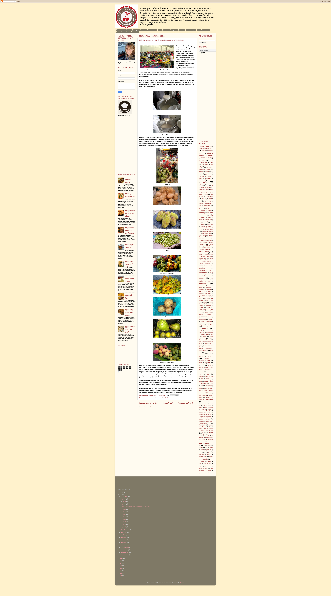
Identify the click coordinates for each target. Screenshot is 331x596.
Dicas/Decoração (205, 30)
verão (202, 461)
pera (205, 388)
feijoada (209, 295)
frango (201, 307)
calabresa (201, 189)
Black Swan (208, 178)
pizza (200, 393)
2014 (121, 563)
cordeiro (203, 224)
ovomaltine (201, 373)
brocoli (209, 184)
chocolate (207, 205)
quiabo (203, 405)
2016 (121, 568)
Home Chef (210, 319)
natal (202, 366)
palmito (201, 376)
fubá (202, 312)
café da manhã (206, 187)
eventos (209, 289)
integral (201, 325)
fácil (201, 291)
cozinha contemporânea (206, 240)
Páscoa (206, 381)
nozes (206, 367)
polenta (210, 395)
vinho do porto (207, 463)
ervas (209, 285)
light (212, 334)
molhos (207, 362)
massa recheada (208, 352)
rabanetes (211, 407)
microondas (201, 360)
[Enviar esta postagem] (168, 395)
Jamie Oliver (209, 325)
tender (200, 452)
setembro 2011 (125, 547)
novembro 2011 (125, 552)
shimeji (202, 441)
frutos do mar (210, 311)
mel (210, 354)
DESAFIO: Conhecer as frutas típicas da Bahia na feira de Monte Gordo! (161, 40)
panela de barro (209, 376)
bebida (207, 171)
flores (210, 302)
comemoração (210, 212)
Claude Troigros (209, 208)
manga (200, 345)
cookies (211, 222)
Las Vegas (208, 330)
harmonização (202, 319)
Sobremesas (181, 30)
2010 (121, 492)
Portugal (208, 397)
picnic (200, 390)
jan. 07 (124, 501)
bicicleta (201, 174)
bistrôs (200, 178)
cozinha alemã (208, 229)
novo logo (201, 367)
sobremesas (204, 443)
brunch (201, 185)
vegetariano (204, 459)
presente (205, 402)
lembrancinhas (205, 334)
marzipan (206, 346)
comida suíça (209, 219)
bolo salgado (210, 180)
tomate (210, 452)
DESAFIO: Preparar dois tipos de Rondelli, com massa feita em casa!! (130, 329)
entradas (202, 284)
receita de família (204, 411)
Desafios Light (135, 32)
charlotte (201, 203)
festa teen (206, 298)
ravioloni (209, 409)
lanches (205, 329)
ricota (210, 426)
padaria (200, 374)
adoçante (204, 150)
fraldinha (201, 305)
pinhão (202, 392)
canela (200, 194)
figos (207, 300)
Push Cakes (204, 403)
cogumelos (202, 212)
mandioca (208, 343)
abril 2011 (123, 535)
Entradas (129, 30)
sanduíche (207, 435)
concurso (201, 221)
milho (200, 362)
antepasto (211, 160)
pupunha (211, 402)
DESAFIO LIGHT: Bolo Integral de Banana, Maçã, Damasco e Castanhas (129, 312)
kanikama (211, 326)
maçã (204, 341)
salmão (210, 434)
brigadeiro (201, 184)
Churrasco (201, 208)
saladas (211, 432)
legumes (201, 332)
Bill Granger (208, 174)
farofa (209, 291)
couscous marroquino (206, 226)
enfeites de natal (204, 281)
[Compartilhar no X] (174, 395)
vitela (209, 470)
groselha (211, 316)
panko (202, 378)
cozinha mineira (203, 253)
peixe (200, 388)
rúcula (202, 432)
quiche (209, 405)
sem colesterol (208, 437)
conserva (206, 222)
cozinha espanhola (203, 242)
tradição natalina (203, 456)
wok (206, 472)
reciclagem (201, 421)
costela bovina (210, 224)
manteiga (207, 345)
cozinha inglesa (206, 247)
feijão (200, 293)
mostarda (211, 364)
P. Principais (144, 30)
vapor (207, 458)
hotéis (202, 321)
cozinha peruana (209, 254)
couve (200, 228)
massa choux (209, 348)
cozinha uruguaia (209, 260)
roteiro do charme (209, 430)
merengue (207, 358)
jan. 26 (124, 524)
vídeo (200, 463)
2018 (121, 573)
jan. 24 (124, 521)
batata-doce (202, 169)
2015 (121, 565)
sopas (209, 445)
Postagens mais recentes (148, 403)
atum (205, 166)
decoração (202, 269)
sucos (206, 447)
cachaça (207, 185)
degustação (202, 270)
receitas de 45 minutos (205, 416)
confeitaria (209, 221)
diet (200, 276)
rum (206, 432)
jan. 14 (124, 514)
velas (212, 459)
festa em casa (203, 297)
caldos (211, 189)
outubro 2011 (124, 550)
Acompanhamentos (152, 30)
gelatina (201, 314)
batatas (209, 169)
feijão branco (208, 293)
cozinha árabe (206, 233)
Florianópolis (202, 303)
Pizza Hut (208, 393)
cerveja (205, 200)
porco (200, 397)
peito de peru (207, 386)
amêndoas (210, 157)
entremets (201, 286)
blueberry (201, 180)
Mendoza (201, 356)
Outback (209, 371)
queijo (211, 404)
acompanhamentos (205, 148)
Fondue (209, 303)
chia (200, 205)
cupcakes (201, 265)
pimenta (205, 390)
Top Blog (201, 454)
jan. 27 (124, 527)
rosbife (202, 430)
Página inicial (167, 403)
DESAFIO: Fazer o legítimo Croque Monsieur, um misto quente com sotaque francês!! (129, 230)
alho (211, 152)
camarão (211, 191)
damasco (210, 267)
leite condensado (209, 332)
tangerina (201, 451)
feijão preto (202, 295)
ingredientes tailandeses (205, 323)
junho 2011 (124, 540)
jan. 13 (124, 511)
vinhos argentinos (203, 465)
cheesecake (208, 203)
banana (208, 167)
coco (209, 210)
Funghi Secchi (208, 312)
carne (205, 194)
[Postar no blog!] (173, 395)
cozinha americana (207, 231)
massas (201, 354)
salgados (204, 434)
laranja (200, 330)
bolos (205, 182)
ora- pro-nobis (208, 369)
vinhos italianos (203, 468)
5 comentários (161, 395)
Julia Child (204, 326)
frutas (160, 398)
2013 (121, 560)
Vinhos (198, 30)
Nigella (210, 366)
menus (210, 356)
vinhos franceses (208, 466)
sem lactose (210, 439)
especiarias (208, 287)
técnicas (208, 451)
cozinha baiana (150, 398)
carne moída (209, 196)
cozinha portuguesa (206, 256)
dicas (156, 398)
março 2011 (124, 532)
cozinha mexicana (204, 251)
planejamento (203, 395)
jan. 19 (124, 516)
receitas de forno (204, 418)
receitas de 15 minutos (205, 414)
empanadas (209, 280)
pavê (200, 386)
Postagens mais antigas (186, 403)
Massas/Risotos (136, 30)
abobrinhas (209, 146)
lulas (200, 341)
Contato (128, 32)
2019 (121, 575)
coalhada (203, 210)
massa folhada (203, 350)
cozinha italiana (204, 249)
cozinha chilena (210, 238)
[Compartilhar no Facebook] (176, 395)
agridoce (210, 150)
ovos (209, 373)
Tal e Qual (209, 449)
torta (208, 454)
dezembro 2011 (125, 555)
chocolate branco (204, 207)
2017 (121, 570)
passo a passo (204, 383)
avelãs (210, 166)
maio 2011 (124, 537)
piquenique (209, 392)
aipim (200, 152)
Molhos (160, 30)
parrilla (200, 381)
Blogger (182, 582)
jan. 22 (124, 519)
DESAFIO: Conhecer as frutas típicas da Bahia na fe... (136, 506)
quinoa (200, 407)
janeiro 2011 (124, 497)
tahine (202, 449)
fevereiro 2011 (125, 530)
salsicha (200, 435)
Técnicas (119, 32)
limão (204, 336)
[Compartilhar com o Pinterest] (178, 395)
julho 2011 (124, 542)
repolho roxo (209, 421)
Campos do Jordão (206, 192)
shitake (209, 441)
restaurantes (203, 423)
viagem (208, 461)
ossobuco (201, 371)
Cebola (210, 198)
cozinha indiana (208, 246)
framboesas (208, 305)
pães (208, 374)
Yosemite (211, 472)
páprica (207, 378)
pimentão (211, 390)
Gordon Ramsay (203, 316)
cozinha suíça (202, 258)
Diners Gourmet (207, 275)
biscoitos (201, 176)
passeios (211, 381)
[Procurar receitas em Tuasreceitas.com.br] (124, 372)
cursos (204, 267)
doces (201, 278)
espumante (201, 289)
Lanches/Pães (166, 30)
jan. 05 (124, 499)
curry (207, 265)
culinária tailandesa (204, 263)
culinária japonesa (206, 261)
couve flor (205, 228)
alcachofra (206, 152)
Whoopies (201, 472)
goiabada (209, 314)
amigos (205, 159)
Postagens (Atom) (148, 407)
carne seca (204, 198)
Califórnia (203, 191)
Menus (124, 30)
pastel (212, 383)
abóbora (201, 146)
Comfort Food (206, 214)
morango (202, 364)
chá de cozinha (207, 201)
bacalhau (201, 167)
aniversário (202, 160)
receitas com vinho (204, 412)
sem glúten (202, 439)
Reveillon (202, 425)
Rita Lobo (206, 428)
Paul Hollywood (208, 385)
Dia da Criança (203, 272)
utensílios (201, 458)
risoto (200, 428)
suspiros (211, 447)
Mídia (124, 32)
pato (202, 385)
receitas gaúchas (204, 419)
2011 (121, 494)
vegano (211, 458)
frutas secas (202, 309)
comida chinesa (203, 215)
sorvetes (201, 447)
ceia (200, 200)
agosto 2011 (124, 545)
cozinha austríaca (203, 235)
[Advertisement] (124, 145)
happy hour (206, 317)
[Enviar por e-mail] (171, 395)
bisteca (209, 176)
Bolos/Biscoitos (174, 30)
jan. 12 (124, 509)
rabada (205, 407)
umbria (210, 456)
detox (210, 270)
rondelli (211, 428)
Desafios (119, 30)
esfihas (200, 287)
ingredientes (165, 398)
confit (200, 222)
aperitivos (204, 162)
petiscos (209, 388)
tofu (205, 452)
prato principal (206, 399)
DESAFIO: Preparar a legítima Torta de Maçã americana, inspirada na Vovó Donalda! (130, 213)
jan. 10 (124, 504)
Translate (205, 54)
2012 (121, 558)
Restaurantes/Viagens (191, 30)
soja (205, 445)
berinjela (208, 173)
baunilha (201, 171)
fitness (205, 302)
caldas (207, 189)
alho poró (201, 153)
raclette (203, 409)
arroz (212, 162)
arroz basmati (205, 164)
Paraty (209, 380)
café (212, 185)
